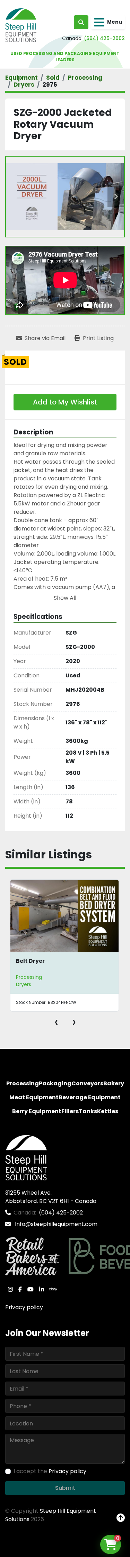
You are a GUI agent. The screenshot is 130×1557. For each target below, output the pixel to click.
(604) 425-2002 (104, 38)
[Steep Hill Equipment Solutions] (26, 1158)
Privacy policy (24, 1307)
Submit (65, 1520)
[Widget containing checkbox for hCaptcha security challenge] (57, 1494)
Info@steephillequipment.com (55, 1224)
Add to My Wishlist (65, 402)
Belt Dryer (30, 961)
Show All (65, 598)
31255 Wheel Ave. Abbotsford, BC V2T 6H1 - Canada (50, 1197)
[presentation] (56, 1021)
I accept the (50, 1471)
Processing (29, 977)
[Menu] (99, 22)
